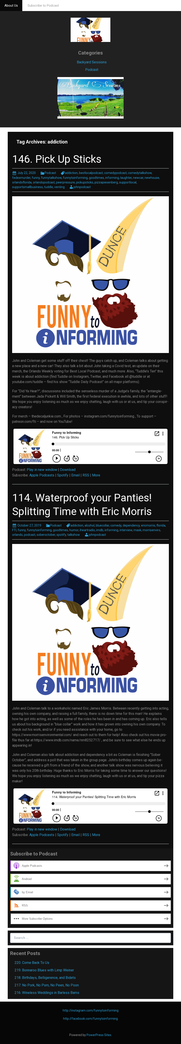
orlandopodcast (44, 182)
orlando (17, 534)
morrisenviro (151, 530)
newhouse (152, 177)
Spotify (62, 475)
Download (67, 470)
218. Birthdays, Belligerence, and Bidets (45, 978)
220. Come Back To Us (32, 963)
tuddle (48, 187)
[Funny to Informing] (90, 29)
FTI (14, 530)
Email (75, 475)
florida (160, 525)
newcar (138, 177)
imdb (99, 530)
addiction (71, 173)
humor (73, 530)
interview (126, 530)
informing (112, 177)
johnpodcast (82, 187)
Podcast (91, 70)
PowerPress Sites (99, 1035)
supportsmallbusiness (27, 187)
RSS (86, 475)
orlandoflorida (22, 182)
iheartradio (87, 530)
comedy (115, 525)
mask (137, 530)
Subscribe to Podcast (43, 6)
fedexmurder (21, 177)
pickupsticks (84, 182)
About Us (11, 6)
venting (59, 187)
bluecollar (102, 525)
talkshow (73, 534)
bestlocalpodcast (91, 173)
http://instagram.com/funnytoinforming (91, 1010)
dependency (131, 525)
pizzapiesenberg (106, 182)
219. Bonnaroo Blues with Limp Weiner (44, 970)
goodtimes (96, 177)
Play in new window (42, 470)
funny (36, 177)
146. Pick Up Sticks (56, 159)
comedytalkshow (140, 173)
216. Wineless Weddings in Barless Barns (47, 993)
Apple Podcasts (41, 475)
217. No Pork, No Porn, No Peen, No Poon (47, 985)
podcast (29, 534)
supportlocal (127, 182)
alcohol (89, 525)
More (96, 475)
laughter (126, 177)
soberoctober (46, 534)
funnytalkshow (51, 177)
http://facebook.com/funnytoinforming (90, 1018)
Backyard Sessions (92, 62)
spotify (61, 534)
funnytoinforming (75, 177)
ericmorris (148, 525)
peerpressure (65, 182)
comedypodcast (115, 173)
